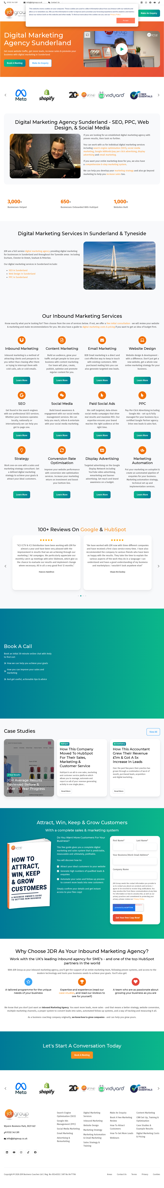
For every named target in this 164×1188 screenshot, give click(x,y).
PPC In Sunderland (18, 277)
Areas (109, 1174)
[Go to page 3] (83, 595)
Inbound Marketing (93, 1120)
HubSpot (115, 529)
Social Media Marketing (68, 1128)
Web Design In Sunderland (22, 273)
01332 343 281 (12, 1132)
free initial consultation (118, 323)
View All (153, 732)
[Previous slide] (5, 95)
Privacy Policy (115, 14)
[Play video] (122, 49)
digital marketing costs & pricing (98, 327)
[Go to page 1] (78, 595)
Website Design (91, 1125)
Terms (134, 1174)
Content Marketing (145, 1112)
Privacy (145, 1174)
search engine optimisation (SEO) (109, 148)
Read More (65, 791)
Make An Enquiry (118, 1112)
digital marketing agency (37, 251)
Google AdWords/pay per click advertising (116, 151)
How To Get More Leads (121, 1133)
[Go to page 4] (85, 595)
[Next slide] (158, 95)
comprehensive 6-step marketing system (105, 164)
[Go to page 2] (80, 595)
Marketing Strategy (92, 1130)
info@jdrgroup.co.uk (16, 1138)
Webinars (114, 1138)
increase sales (113, 174)
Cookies (156, 1174)
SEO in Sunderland (18, 270)
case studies (67, 993)
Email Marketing (65, 1133)
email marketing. (108, 154)
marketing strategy (124, 170)
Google (89, 529)
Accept (125, 20)
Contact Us (122, 1174)
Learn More (21, 380)
